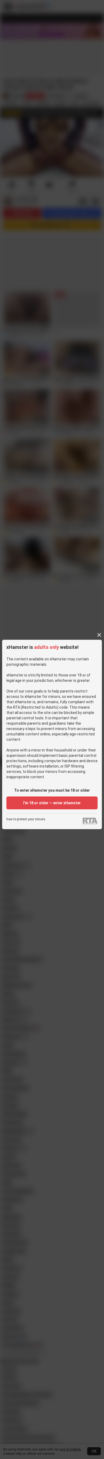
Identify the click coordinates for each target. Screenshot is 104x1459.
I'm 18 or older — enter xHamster (52, 803)
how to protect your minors (25, 819)
